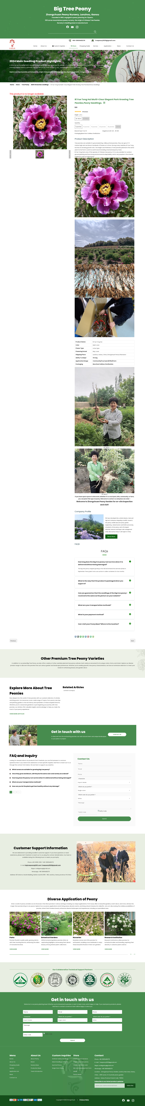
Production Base (36, 1068)
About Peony (35, 1059)
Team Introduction (36, 1071)
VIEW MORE (13, 949)
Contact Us (13, 1077)
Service (12, 1068)
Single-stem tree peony (80, 1062)
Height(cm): (106, 131)
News (11, 1074)
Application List (14, 1071)
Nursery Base (35, 1065)
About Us (12, 1062)
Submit (104, 819)
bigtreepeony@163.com (33, 865)
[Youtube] (72, 27)
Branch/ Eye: (78, 131)
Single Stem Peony (58, 1068)
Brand (32, 1062)
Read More (111, 537)
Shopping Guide (14, 1065)
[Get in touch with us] (23, 735)
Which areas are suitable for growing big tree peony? (31, 769)
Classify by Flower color (80, 1065)
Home (11, 1059)
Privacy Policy (84, 1100)
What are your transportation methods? (26, 782)
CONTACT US (117, 734)
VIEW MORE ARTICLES (17, 714)
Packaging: (78, 133)
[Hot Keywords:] (95, 31)
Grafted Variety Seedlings (60, 1059)
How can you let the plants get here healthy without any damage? (35, 786)
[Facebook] (68, 27)
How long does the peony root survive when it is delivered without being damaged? (41, 778)
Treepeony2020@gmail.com (51, 865)
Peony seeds (77, 1074)
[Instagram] (77, 27)
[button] (134, 954)
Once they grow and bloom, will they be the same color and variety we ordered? (40, 774)
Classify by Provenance (80, 1059)
